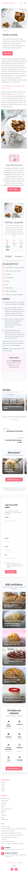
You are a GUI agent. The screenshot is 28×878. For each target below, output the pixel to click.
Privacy (3, 787)
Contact (3, 785)
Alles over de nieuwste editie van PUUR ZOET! (12, 835)
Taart (2, 813)
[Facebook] (11, 869)
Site (6, 554)
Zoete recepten (5, 800)
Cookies (14, 866)
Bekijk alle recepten (13, 768)
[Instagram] (16, 869)
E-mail (7, 546)
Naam (7, 538)
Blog (2, 791)
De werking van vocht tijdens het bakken (11, 833)
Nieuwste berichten (5, 826)
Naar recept (7, 53)
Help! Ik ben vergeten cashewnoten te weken (12, 843)
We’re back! (4, 839)
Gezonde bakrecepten (6, 809)
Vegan (2, 807)
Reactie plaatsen (11, 571)
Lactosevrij (3, 802)
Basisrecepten (4, 819)
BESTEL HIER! (13, 189)
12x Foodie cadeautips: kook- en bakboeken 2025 (13, 828)
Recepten (3, 789)
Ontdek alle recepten (13, 479)
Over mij (3, 783)
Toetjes (3, 817)
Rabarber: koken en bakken (7, 831)
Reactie (7, 517)
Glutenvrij (3, 804)
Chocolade (3, 815)
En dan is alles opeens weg (7, 841)
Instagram (17, 365)
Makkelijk (3, 811)
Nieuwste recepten (5, 798)
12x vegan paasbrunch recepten (9, 837)
